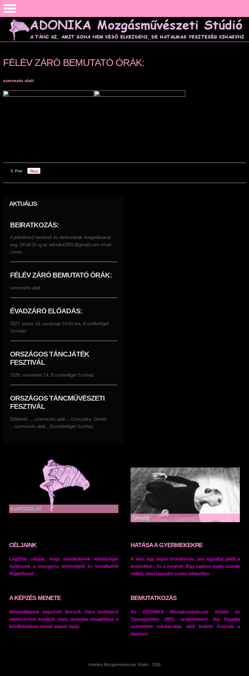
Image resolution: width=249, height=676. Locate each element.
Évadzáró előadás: (46, 311)
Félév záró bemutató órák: (61, 275)
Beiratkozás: (34, 225)
